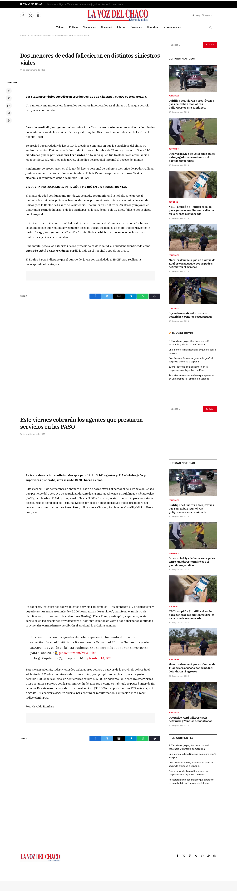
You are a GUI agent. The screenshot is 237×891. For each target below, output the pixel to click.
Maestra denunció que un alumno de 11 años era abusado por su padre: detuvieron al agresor (192, 263)
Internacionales (172, 27)
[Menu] (215, 27)
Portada (24, 35)
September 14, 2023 (98, 658)
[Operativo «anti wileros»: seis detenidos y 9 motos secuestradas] (193, 290)
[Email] (9, 106)
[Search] (210, 27)
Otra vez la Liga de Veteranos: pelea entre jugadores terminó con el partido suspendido (87, 4)
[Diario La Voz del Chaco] (118, 15)
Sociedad (106, 27)
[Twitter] (9, 98)
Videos (60, 27)
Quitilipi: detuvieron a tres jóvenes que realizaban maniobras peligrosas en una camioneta (191, 104)
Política (73, 27)
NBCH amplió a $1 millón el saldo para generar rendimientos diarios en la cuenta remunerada (191, 210)
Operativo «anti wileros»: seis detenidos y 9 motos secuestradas (190, 314)
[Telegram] (9, 113)
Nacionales (89, 27)
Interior (121, 27)
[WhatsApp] (9, 120)
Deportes (152, 27)
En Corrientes (182, 333)
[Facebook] (9, 91)
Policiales (136, 27)
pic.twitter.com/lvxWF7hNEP (79, 653)
